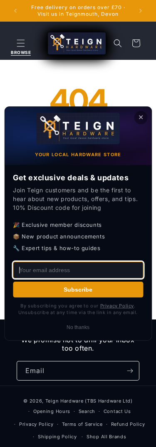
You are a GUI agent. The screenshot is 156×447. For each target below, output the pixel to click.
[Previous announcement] (15, 11)
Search (87, 411)
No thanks (78, 327)
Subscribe (78, 289)
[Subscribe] (130, 371)
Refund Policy (128, 424)
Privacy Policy (36, 424)
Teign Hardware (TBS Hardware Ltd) (89, 401)
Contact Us (117, 411)
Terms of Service (82, 424)
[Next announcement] (140, 11)
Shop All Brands (106, 437)
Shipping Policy (57, 437)
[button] (20, 43)
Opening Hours (51, 411)
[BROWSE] (20, 43)
